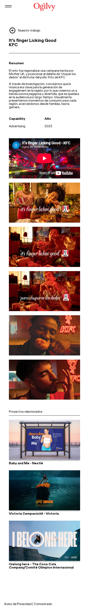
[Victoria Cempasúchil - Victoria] (44, 490)
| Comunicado (42, 604)
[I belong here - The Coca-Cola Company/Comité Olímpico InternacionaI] (44, 541)
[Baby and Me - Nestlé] (44, 440)
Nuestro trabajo (29, 30)
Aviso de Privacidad (18, 604)
